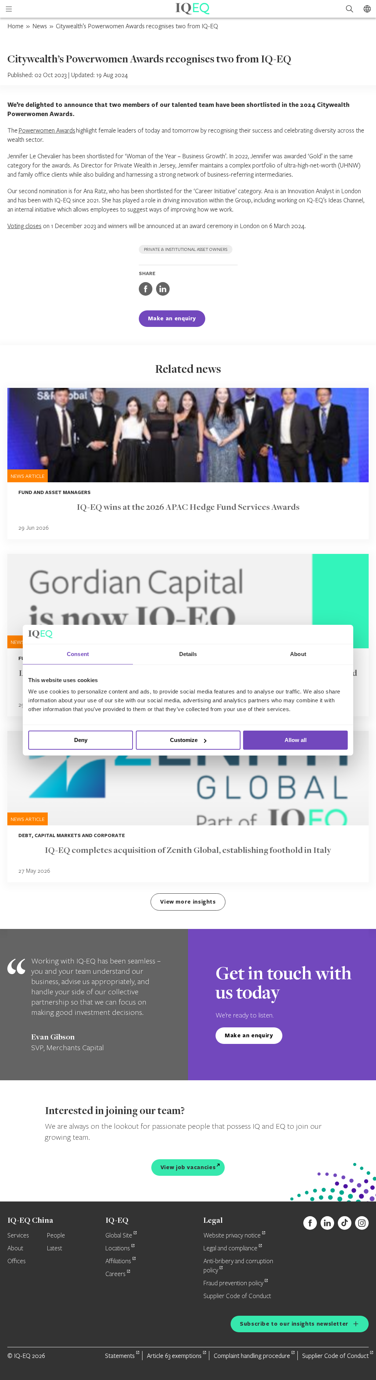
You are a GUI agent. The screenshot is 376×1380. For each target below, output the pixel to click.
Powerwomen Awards (46, 130)
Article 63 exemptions (174, 1355)
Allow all (296, 740)
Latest (54, 1248)
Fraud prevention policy (233, 1283)
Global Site (118, 1235)
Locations (117, 1248)
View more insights (188, 901)
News (39, 26)
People (56, 1235)
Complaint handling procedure (252, 1355)
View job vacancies (188, 1167)
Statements (120, 1355)
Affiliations (118, 1261)
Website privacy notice (232, 1235)
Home (15, 26)
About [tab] (298, 654)
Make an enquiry (172, 318)
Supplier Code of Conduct (237, 1296)
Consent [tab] (78, 654)
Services (18, 1235)
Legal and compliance (230, 1248)
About (15, 1248)
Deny (80, 740)
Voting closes (24, 225)
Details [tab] (188, 654)
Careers (115, 1274)
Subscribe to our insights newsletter (294, 1323)
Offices (16, 1261)
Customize (184, 740)
